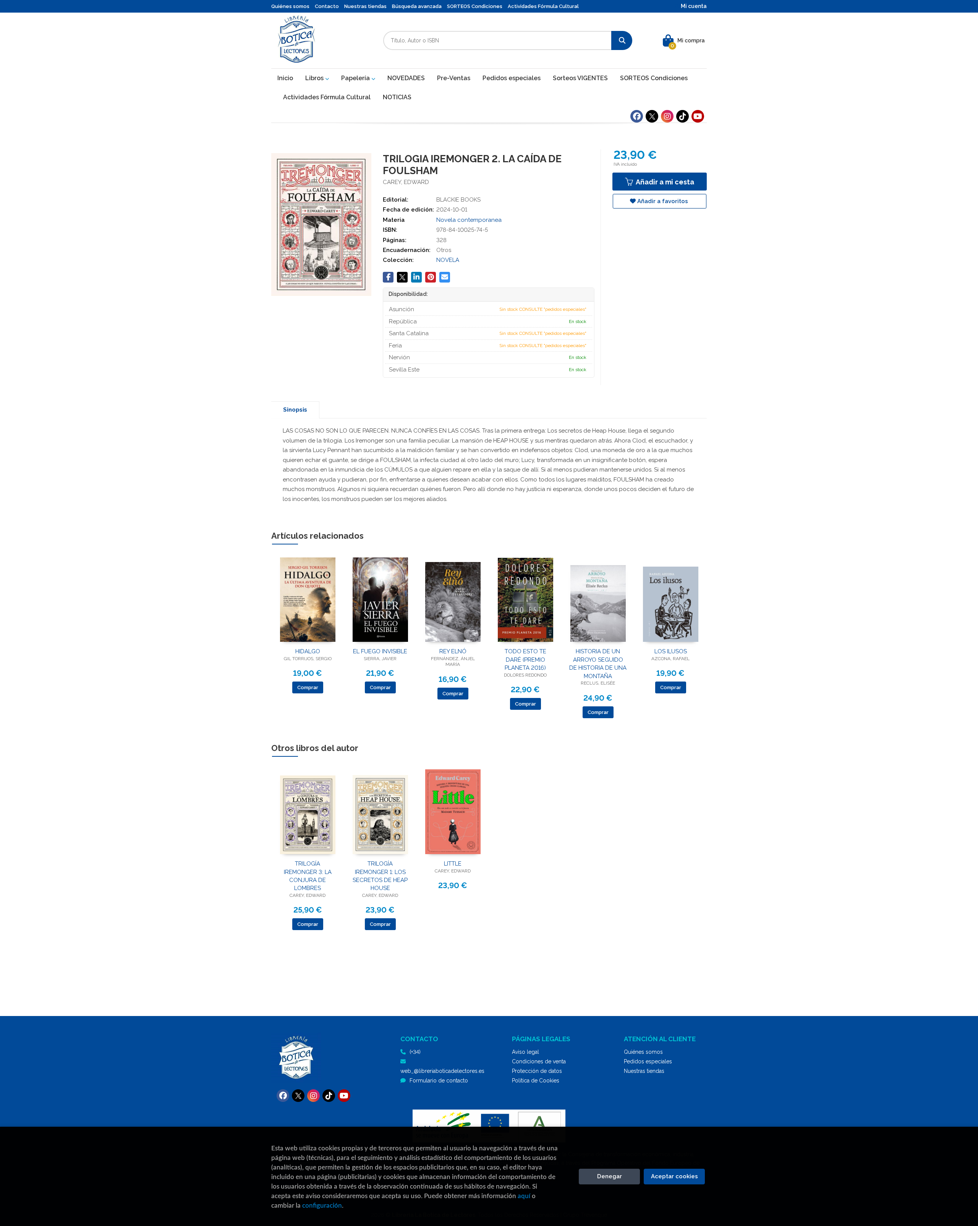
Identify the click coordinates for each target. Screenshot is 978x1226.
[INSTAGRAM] (667, 116)
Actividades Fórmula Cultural (543, 6)
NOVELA (447, 260)
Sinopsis (295, 409)
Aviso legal (525, 1052)
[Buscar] (621, 40)
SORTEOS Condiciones (474, 6)
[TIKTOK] (682, 116)
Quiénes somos (290, 6)
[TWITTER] (652, 116)
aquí (524, 1196)
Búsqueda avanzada (417, 6)
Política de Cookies (535, 1080)
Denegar (609, 1176)
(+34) (415, 1052)
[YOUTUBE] (697, 116)
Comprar (307, 687)
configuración (322, 1205)
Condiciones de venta (539, 1061)
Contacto (327, 6)
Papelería (356, 78)
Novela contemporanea (469, 219)
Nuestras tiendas (365, 6)
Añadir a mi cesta (664, 182)
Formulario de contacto (439, 1080)
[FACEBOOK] (636, 116)
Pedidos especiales (648, 1061)
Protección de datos (537, 1071)
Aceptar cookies (674, 1176)
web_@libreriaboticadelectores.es (442, 1071)
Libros (315, 78)
